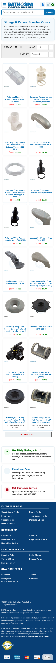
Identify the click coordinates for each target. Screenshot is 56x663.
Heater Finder (35, 512)
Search (49, 12)
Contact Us (6, 536)
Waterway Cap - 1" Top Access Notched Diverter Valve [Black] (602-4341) (15, 420)
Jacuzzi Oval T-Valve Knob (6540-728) (41, 239)
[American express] (17, 657)
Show (32, 47)
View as (8, 47)
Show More (28, 435)
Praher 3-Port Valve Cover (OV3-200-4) (41, 328)
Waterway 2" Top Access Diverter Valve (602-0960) (41, 191)
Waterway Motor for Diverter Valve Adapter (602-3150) (15, 99)
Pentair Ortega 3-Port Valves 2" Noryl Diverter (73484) (41, 374)
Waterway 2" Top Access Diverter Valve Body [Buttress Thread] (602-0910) (15, 145)
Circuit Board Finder (10, 512)
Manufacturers (8, 539)
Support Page (7, 520)
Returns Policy (8, 563)
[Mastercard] (27, 657)
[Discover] (37, 657)
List (21, 47)
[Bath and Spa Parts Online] (20, 4)
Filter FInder (6, 516)
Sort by (24, 54)
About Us (33, 536)
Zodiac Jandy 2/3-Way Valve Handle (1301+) (15, 282)
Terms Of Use (7, 559)
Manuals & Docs (36, 520)
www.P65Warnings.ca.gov (38, 636)
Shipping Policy (8, 555)
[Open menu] (4, 5)
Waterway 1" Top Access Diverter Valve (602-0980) (15, 239)
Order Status (35, 555)
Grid (16, 47)
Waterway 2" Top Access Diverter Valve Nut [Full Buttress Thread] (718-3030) (15, 193)
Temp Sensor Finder (38, 516)
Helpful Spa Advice (9, 543)
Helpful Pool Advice (38, 539)
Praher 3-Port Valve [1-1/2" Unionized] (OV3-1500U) (15, 374)
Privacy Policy (35, 559)
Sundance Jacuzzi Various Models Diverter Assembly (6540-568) (41, 99)
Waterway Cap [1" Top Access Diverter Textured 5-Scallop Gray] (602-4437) (15, 329)
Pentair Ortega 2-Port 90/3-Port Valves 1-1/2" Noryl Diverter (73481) (41, 420)
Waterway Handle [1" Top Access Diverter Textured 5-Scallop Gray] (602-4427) (41, 283)
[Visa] (7, 657)
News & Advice (8, 524)
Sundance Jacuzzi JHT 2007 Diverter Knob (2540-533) (41, 144)
